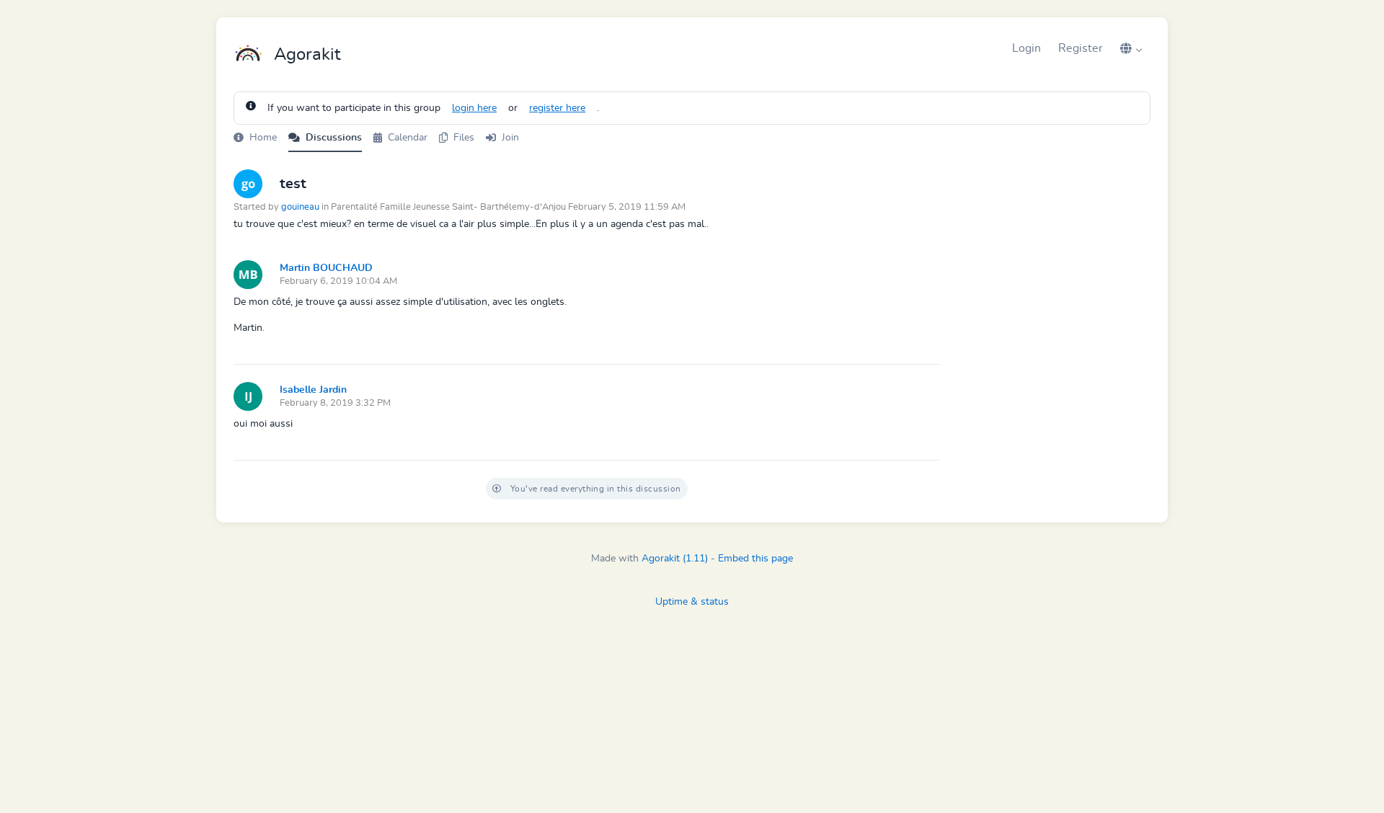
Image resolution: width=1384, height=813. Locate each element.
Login (1026, 48)
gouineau (300, 207)
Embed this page (755, 559)
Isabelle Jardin (313, 390)
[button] (1131, 48)
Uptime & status (692, 602)
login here (474, 108)
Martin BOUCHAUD (326, 268)
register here (557, 108)
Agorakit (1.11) (675, 559)
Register (1080, 48)
